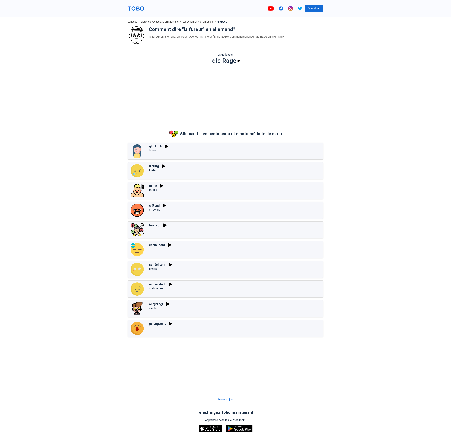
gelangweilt (157, 324)
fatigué (153, 190)
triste (152, 170)
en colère (154, 209)
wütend (154, 205)
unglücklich (157, 284)
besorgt (154, 225)
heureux (154, 150)
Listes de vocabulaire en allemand (160, 21)
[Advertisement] (225, 94)
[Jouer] (238, 60)
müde (153, 186)
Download (314, 8)
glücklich (155, 146)
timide (153, 268)
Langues (132, 21)
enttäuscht (157, 245)
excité (153, 308)
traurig (154, 166)
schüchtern (157, 264)
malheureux (156, 288)
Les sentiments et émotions (198, 21)
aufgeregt (156, 304)
